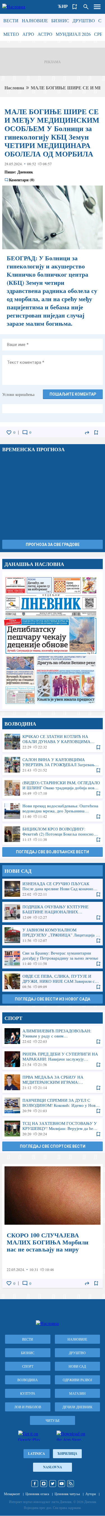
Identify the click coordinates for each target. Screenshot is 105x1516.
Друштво (84, 20)
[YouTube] (61, 1483)
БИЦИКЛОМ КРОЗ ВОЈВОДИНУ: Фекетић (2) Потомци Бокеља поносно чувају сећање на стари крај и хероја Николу (52, 834)
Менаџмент (12, 1493)
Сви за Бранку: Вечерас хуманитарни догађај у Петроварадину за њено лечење (52, 958)
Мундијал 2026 (73, 34)
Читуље (53, 1420)
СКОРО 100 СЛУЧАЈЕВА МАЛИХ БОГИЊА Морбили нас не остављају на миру (52, 1226)
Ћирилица (67, 1453)
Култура (27, 1393)
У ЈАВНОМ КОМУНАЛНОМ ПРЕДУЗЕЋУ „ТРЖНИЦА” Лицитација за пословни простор (52, 935)
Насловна (14, 87)
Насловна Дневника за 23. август (52, 640)
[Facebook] (34, 1483)
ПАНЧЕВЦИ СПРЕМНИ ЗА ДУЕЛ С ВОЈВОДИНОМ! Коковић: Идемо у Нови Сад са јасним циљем (52, 1105)
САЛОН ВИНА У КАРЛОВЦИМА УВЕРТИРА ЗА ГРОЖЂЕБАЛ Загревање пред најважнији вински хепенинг (52, 765)
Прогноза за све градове (53, 544)
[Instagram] (43, 1483)
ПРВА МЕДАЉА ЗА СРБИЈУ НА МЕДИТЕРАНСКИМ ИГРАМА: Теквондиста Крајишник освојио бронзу (52, 1082)
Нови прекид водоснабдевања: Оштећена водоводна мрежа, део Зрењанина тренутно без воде (52, 811)
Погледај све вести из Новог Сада (52, 999)
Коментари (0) (21, 180)
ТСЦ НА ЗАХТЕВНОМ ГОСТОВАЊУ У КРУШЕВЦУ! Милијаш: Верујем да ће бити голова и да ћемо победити (52, 1128)
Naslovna (52, 1467)
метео (11, 34)
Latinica (36, 1453)
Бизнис (60, 20)
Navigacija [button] (97, 6)
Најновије (35, 20)
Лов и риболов (27, 1407)
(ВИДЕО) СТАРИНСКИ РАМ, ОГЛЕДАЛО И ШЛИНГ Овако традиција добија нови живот (52, 788)
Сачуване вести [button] (74, 6)
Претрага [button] (86, 6)
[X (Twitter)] (52, 1483)
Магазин (77, 1393)
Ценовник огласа (37, 1493)
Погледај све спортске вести (52, 1146)
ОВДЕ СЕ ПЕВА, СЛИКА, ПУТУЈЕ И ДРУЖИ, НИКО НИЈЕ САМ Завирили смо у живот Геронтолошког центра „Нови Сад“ (52, 981)
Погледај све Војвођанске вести (52, 852)
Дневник (25, 172)
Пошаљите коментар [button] (73, 394)
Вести (10, 20)
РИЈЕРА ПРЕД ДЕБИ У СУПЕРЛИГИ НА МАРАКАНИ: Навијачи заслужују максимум (52, 1059)
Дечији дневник (77, 1407)
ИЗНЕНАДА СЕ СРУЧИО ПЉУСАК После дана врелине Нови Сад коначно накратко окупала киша (52, 889)
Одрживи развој (77, 1380)
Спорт (27, 1366)
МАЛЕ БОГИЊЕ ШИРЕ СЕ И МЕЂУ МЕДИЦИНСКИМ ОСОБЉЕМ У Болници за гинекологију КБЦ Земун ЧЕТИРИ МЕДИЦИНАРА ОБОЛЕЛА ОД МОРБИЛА (51, 132)
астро (45, 34)
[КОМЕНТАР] (24, 432)
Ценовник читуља (67, 1493)
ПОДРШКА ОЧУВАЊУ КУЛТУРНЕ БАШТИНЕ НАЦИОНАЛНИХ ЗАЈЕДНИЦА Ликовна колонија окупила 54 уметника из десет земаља (52, 912)
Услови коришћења (18, 394)
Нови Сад (77, 1366)
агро (28, 34)
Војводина (27, 1380)
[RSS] (70, 1483)
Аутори (90, 1493)
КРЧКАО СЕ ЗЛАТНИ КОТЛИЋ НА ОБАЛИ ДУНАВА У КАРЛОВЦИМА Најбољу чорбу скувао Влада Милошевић (52, 741)
